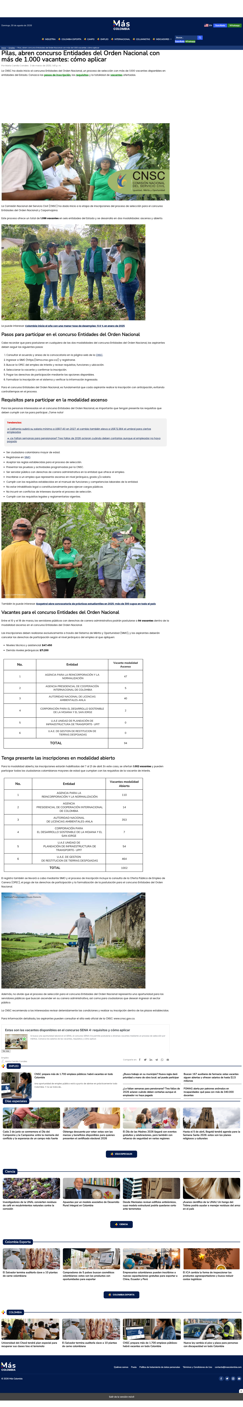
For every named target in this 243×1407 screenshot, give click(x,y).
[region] (121, 8)
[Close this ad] (241, 1391)
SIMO (27, 457)
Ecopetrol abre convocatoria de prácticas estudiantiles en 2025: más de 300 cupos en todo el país (96, 604)
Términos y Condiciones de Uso (197, 1367)
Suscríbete (220, 25)
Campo (90, 39)
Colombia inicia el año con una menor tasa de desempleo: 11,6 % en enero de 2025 (75, 326)
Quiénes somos (121, 1367)
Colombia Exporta (71, 39)
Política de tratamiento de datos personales (159, 1367)
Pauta (134, 1367)
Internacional (122, 39)
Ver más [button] (6, 1051)
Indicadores (162, 39)
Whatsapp (235, 25)
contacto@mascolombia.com (228, 1367)
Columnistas (143, 39)
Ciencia (123, 1224)
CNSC (99, 355)
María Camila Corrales (17, 65)
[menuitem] (208, 25)
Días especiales (123, 1154)
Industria (50, 39)
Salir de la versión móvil (121, 1396)
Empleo (104, 39)
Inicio (3, 48)
